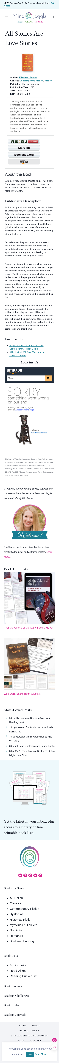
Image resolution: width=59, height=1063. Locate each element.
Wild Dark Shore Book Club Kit (22, 693)
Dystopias (16, 914)
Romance (16, 935)
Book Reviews (13, 986)
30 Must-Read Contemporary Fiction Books (32, 746)
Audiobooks (18, 965)
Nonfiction (16, 930)
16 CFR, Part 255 (11, 472)
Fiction (48, 80)
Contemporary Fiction (31, 80)
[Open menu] (7, 17)
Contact (35, 1041)
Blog (21, 1041)
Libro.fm (24, 147)
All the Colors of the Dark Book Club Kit (29, 627)
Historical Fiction (21, 919)
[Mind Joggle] (29, 17)
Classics (15, 903)
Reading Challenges (17, 995)
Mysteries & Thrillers (23, 925)
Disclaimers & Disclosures (29, 1036)
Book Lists (11, 955)
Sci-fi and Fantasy (22, 941)
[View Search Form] (53, 17)
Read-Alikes (18, 970)
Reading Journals (15, 1014)
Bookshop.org (24, 154)
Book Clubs (11, 1005)
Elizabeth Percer (28, 77)
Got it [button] (30, 1054)
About (36, 1026)
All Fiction (16, 898)
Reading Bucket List (23, 976)
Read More (41, 1054)
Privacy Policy (30, 1031)
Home (22, 1026)
